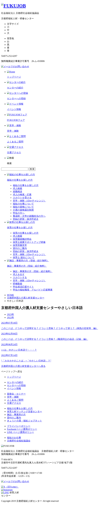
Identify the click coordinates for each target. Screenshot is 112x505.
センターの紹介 (15, 382)
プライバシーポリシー (18, 426)
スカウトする (20, 277)
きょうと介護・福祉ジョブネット (24, 420)
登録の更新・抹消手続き (25, 219)
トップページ (14, 377)
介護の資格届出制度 (23, 210)
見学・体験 (13, 397)
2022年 (10, 317)
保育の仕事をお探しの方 (25, 233)
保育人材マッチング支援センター (24, 411)
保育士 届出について (23, 257)
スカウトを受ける (22, 197)
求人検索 (17, 188)
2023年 (10, 314)
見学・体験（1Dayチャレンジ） (29, 200)
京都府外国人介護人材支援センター (25, 298)
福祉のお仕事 (14, 437)
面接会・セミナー (16, 394)
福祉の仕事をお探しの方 (25, 185)
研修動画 (17, 283)
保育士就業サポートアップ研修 (29, 242)
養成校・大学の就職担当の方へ (29, 216)
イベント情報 (14, 388)
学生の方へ (18, 213)
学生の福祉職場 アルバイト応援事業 (32, 289)
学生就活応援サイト (23, 286)
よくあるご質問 (15, 400)
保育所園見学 (20, 245)
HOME (10, 295)
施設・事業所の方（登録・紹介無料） (32, 271)
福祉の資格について (23, 207)
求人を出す (18, 274)
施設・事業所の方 (16, 414)
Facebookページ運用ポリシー (22, 429)
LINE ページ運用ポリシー (20, 432)
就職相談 (17, 191)
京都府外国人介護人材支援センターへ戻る (23, 366)
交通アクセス (14, 403)
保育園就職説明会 (22, 239)
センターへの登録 (16, 385)
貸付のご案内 (20, 248)
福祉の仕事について (23, 203)
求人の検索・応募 (22, 194)
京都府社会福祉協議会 (18, 440)
